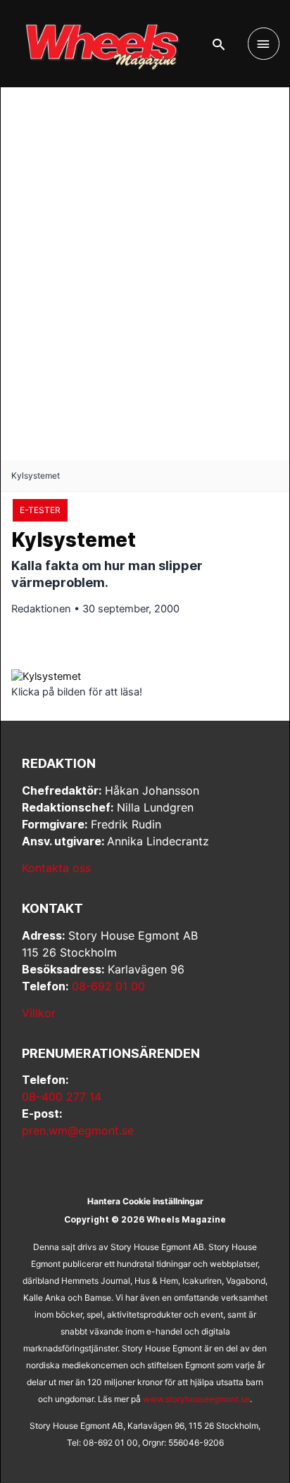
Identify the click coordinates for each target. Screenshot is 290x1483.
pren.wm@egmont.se (78, 1130)
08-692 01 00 (108, 986)
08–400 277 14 (61, 1097)
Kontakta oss (56, 868)
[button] (218, 44)
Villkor (39, 1013)
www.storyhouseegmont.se (196, 1399)
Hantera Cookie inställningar (145, 1201)
